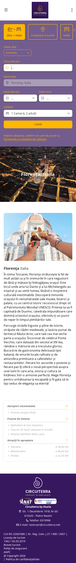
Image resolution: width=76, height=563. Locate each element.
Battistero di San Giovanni (27, 425)
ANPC (7, 552)
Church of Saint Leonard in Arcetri (32, 429)
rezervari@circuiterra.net (44, 524)
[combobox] (38, 67)
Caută (38, 124)
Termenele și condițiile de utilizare (25, 139)
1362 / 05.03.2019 (14, 541)
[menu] (72, 10)
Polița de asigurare (15, 548)
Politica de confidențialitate (22, 559)
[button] (2, 30)
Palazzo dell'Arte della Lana (27, 434)
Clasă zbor (10, 47)
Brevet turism (12, 545)
